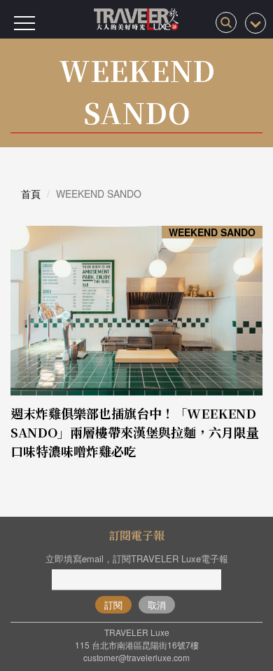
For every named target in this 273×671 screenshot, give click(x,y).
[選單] (24, 23)
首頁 (31, 194)
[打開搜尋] (226, 22)
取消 (157, 604)
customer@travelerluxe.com (136, 657)
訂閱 (113, 604)
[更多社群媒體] (255, 23)
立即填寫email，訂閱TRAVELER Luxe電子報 (137, 558)
